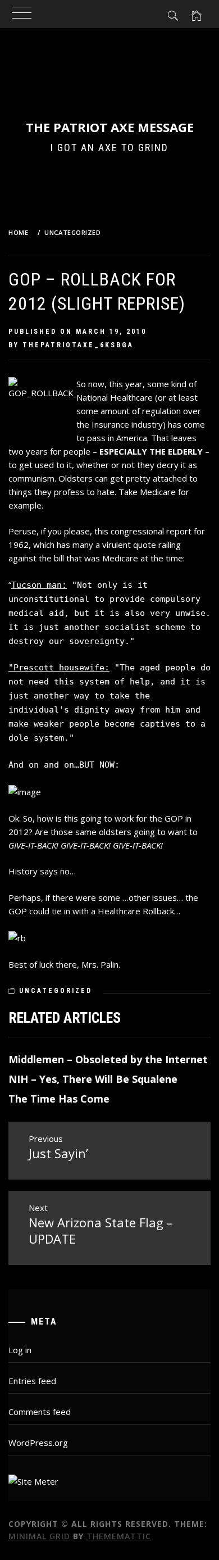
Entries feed (32, 1380)
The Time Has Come (59, 1098)
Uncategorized (55, 991)
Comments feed (39, 1411)
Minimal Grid (39, 1536)
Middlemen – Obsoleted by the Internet (108, 1059)
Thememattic (118, 1536)
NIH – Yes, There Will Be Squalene (92, 1079)
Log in (19, 1349)
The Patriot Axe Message (110, 127)
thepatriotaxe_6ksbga (78, 345)
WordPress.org (38, 1442)
